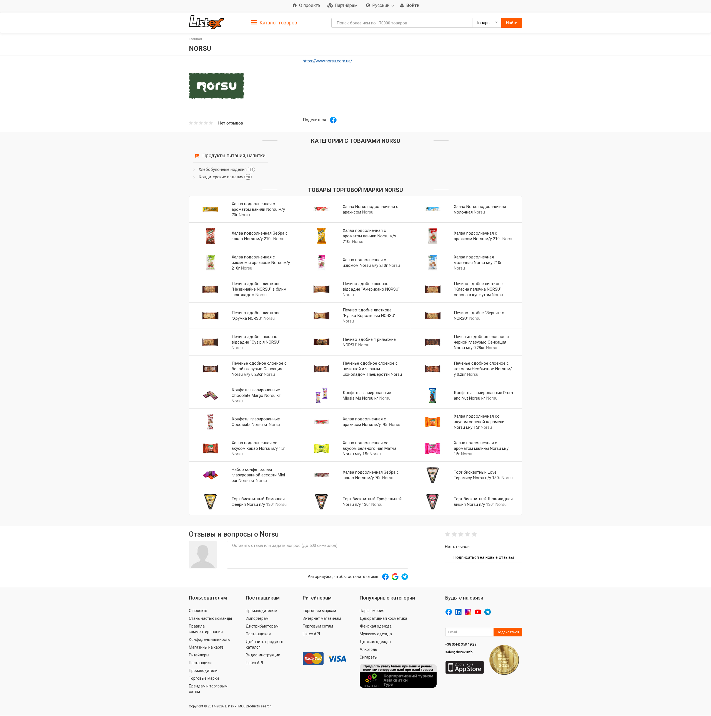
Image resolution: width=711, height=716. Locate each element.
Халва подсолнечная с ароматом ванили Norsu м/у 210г (369, 236)
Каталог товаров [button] (277, 23)
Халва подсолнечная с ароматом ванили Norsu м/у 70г (258, 209)
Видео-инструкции (263, 655)
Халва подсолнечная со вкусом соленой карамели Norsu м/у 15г (479, 422)
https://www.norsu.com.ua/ (327, 61)
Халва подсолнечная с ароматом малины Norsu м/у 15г (481, 448)
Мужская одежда (376, 634)
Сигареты (368, 657)
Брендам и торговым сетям (208, 689)
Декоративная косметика (383, 618)
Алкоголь (368, 649)
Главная (195, 39)
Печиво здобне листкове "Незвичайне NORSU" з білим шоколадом (259, 289)
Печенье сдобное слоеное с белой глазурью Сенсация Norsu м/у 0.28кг (259, 369)
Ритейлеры (199, 655)
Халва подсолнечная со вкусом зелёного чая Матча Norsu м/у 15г (369, 448)
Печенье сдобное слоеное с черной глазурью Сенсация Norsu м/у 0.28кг (481, 342)
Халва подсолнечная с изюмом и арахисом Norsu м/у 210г (261, 263)
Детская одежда (375, 641)
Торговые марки (204, 678)
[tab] (274, 22)
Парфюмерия (372, 610)
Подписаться (508, 632)
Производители (203, 670)
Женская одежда (376, 626)
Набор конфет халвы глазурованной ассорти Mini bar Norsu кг (258, 475)
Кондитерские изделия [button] (224, 176)
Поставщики (200, 663)
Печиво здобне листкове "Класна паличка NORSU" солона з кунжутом (478, 289)
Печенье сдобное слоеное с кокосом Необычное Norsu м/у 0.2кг (483, 369)
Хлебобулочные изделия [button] (226, 169)
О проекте (198, 610)
